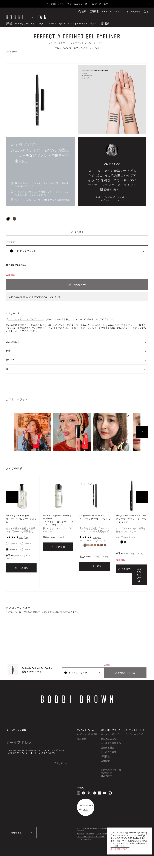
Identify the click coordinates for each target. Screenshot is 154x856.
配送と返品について (111, 738)
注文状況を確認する (111, 743)
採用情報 (105, 756)
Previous (12, 497)
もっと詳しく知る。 (120, 849)
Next (142, 497)
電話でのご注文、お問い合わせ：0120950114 (111, 772)
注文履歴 (81, 738)
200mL (13, 543)
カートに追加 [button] (21, 567)
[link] (145, 11)
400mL (13, 549)
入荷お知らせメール (77, 284)
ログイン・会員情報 (87, 734)
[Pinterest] (94, 792)
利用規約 (80, 833)
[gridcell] (85, 545)
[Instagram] (78, 792)
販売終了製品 (107, 747)
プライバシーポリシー (105, 833)
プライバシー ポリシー (28, 753)
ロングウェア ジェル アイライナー (25, 319)
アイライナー (11, 51)
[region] (129, 841)
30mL (27, 549)
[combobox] (83, 672)
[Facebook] (83, 792)
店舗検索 (94, 11)
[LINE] (110, 792)
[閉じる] (144, 835)
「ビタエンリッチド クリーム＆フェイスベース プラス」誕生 (77, 3)
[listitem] (21, 534)
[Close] (150, 4)
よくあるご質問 (108, 752)
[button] (77, 23)
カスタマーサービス (111, 734)
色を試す (78, 232)
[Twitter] (89, 792)
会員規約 (90, 833)
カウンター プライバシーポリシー (91, 836)
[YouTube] (104, 792)
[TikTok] (99, 792)
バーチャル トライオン (133, 736)
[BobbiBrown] (26, 17)
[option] (8, 219)
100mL (28, 543)
